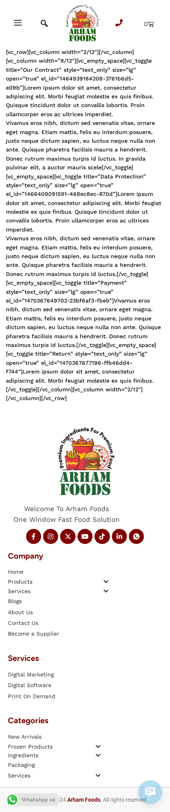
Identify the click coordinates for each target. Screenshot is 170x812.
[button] (58, 581)
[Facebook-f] (33, 536)
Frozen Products (30, 746)
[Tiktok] (102, 536)
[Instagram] (50, 536)
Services (19, 591)
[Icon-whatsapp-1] (136, 536)
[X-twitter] (67, 536)
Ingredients (23, 755)
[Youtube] (85, 536)
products (20, 581)
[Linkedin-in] (119, 536)
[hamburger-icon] (17, 23)
